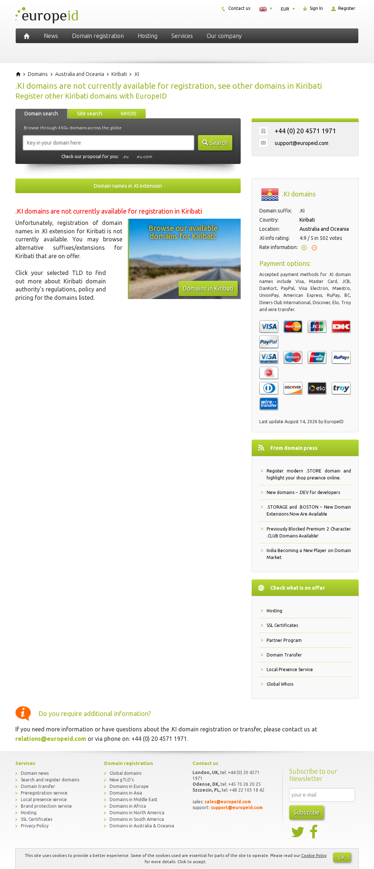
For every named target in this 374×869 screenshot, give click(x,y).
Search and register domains (50, 779)
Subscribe (306, 812)
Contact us (238, 8)
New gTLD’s (122, 779)
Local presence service (44, 799)
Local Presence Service (290, 669)
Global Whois (280, 684)
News (51, 35)
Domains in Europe (129, 786)
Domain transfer (38, 786)
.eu (125, 156)
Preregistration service (44, 792)
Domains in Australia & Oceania (142, 825)
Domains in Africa (128, 806)
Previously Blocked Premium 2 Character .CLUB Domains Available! (309, 532)
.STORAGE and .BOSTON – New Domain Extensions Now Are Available (309, 510)
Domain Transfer (284, 654)
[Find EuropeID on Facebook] (314, 832)
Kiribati (307, 220)
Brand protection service (46, 806)
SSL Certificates (282, 625)
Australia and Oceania (324, 229)
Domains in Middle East (133, 799)
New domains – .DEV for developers (303, 492)
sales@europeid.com (228, 801)
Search (219, 142)
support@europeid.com (301, 143)
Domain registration (98, 35)
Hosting (147, 35)
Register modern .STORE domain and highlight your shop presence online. (309, 474)
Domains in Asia (126, 792)
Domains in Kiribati (208, 288)
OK (342, 857)
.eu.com (144, 156)
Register (346, 8)
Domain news (35, 773)
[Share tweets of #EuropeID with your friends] (298, 832)
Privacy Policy (35, 825)
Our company (224, 35)
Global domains (125, 773)
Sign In (316, 8)
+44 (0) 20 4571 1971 (305, 130)
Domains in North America (137, 812)
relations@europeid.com (50, 738)
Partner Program (284, 640)
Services (182, 35)
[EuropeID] (26, 35)
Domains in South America (137, 819)
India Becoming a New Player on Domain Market (309, 554)
